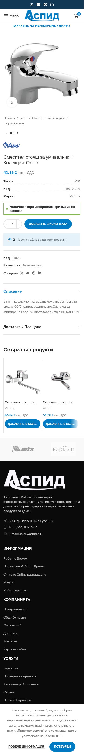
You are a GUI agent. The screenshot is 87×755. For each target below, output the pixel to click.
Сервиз (8, 692)
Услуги (8, 582)
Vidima (9, 408)
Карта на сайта (14, 649)
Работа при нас (15, 590)
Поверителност (15, 609)
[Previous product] (6, 133)
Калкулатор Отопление (21, 684)
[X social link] (31, 4)
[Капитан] (64, 449)
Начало (9, 118)
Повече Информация (26, 746)
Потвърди (62, 746)
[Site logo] (41, 15)
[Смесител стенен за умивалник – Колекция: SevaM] (60, 380)
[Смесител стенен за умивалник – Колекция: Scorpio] (22, 380)
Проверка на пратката (20, 676)
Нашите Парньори (17, 700)
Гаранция (10, 668)
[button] (22, 423)
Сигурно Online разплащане (24, 574)
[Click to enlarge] (12, 102)
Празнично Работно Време (23, 566)
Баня (23, 118)
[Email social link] (38, 4)
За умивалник (13, 123)
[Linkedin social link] (52, 4)
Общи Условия (14, 617)
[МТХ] (23, 449)
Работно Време (15, 558)
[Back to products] (12, 133)
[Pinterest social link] (45, 4)
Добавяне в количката (48, 224)
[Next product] (17, 133)
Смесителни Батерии (48, 118)
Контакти (10, 641)
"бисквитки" (12, 625)
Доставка (10, 633)
